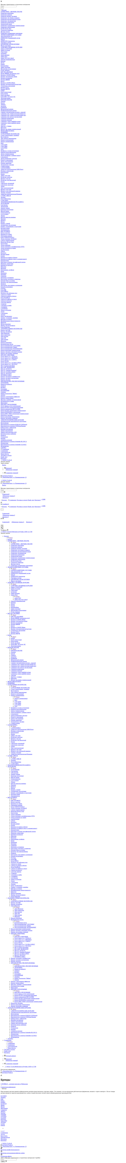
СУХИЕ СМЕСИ (16, 759)
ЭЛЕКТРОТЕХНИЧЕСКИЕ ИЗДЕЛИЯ (22, 1011)
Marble (3, 1105)
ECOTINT (4, 1096)
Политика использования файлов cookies (13, 1153)
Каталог (10, 539)
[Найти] (2, 8)
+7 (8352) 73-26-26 (6, 460)
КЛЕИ (13, 638)
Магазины (4, 1139)
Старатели (4, 1110)
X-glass (3, 1124)
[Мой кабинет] (1, 511)
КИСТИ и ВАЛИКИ (17, 616)
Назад (11, 537)
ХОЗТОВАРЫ (15, 769)
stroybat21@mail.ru (7, 475)
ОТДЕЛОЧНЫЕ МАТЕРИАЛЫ (20, 687)
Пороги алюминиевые (21, 698)
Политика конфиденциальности (10, 1149)
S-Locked (3, 1117)
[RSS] (1, 1075)
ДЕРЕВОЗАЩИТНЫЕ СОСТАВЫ (21, 570)
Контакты (3, 1140)
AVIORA (3, 1122)
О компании (11, 1043)
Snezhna (3, 1113)
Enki (2, 1099)
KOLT (2, 1100)
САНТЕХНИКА (16, 728)
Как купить (4, 1136)
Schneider (3, 1114)
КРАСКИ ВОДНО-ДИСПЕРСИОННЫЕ (26, 966)
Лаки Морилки (18, 909)
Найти (2, 1161)
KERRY (3, 1102)
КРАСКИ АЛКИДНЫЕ (21, 936)
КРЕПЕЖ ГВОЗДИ (16, 650)
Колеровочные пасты (20, 922)
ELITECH (4, 1103)
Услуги (3, 1134)
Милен (3, 1107)
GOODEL (4, 1116)
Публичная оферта (6, 1156)
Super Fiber (4, 1120)
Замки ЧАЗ (17, 598)
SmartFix (3, 1097)
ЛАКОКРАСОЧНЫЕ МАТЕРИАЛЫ (21, 901)
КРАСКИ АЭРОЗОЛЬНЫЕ (22, 992)
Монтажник (4, 1108)
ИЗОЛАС (3, 1119)
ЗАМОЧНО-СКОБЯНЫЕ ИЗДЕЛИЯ (22, 585)
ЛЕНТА (3, 1111)
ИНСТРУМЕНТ (15, 800)
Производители (5, 1137)
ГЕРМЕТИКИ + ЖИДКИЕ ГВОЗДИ (21, 544)
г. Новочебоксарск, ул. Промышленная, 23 (14, 477)
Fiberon (3, 1125)
